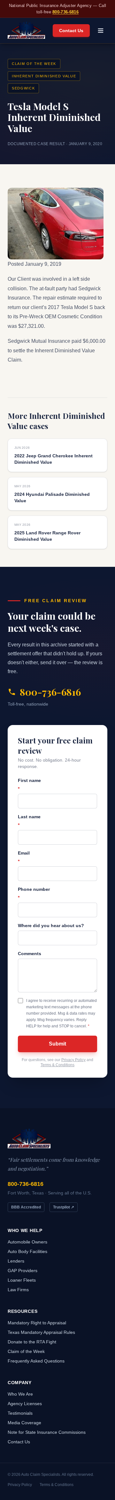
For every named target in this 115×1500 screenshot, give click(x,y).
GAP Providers (22, 1270)
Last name (29, 820)
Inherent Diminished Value (44, 76)
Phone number (34, 893)
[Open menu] (101, 31)
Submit (57, 1043)
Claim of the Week (34, 64)
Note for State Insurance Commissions (47, 1432)
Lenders (16, 1261)
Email (24, 857)
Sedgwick (23, 88)
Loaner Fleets (22, 1280)
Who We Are (20, 1394)
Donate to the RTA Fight (32, 1341)
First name (29, 784)
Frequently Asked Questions (36, 1360)
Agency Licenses (25, 1403)
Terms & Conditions (57, 1065)
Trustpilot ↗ (63, 1207)
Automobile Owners (27, 1241)
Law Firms (18, 1289)
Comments (29, 953)
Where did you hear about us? (51, 925)
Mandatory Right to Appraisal (37, 1322)
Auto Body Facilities (27, 1251)
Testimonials (20, 1413)
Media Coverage (24, 1422)
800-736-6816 (65, 12)
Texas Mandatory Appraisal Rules (41, 1332)
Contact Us (71, 30)
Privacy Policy (73, 1060)
